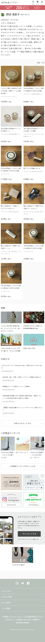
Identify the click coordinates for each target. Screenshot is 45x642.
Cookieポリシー (10, 619)
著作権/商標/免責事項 (22, 622)
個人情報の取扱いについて (34, 616)
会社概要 (34, 619)
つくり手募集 (5, 608)
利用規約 (5, 616)
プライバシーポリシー (16, 616)
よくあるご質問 (6, 597)
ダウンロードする (29, 534)
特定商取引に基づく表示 (23, 619)
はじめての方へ (6, 591)
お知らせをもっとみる (22, 423)
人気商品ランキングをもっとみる (22, 466)
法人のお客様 (5, 603)
